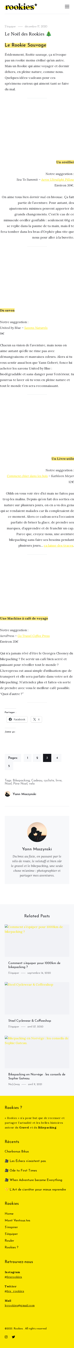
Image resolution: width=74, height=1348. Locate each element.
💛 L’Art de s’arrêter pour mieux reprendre (35, 1189)
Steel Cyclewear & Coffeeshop (29, 1020)
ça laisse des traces (58, 545)
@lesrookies (13, 1277)
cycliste (49, 780)
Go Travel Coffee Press (34, 636)
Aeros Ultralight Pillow (57, 179)
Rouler (9, 1240)
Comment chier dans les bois (27, 476)
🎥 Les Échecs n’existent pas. (25, 1161)
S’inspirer (11, 1227)
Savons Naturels (36, 328)
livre (59, 780)
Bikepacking (21, 780)
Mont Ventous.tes (17, 1220)
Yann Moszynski (24, 794)
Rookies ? (11, 1247)
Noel (8, 783)
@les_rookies (14, 1291)
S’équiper (11, 1234)
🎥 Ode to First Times (21, 1170)
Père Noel (20, 783)
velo (32, 783)
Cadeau (36, 780)
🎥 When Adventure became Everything (33, 1180)
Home (9, 1213)
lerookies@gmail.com (20, 1305)
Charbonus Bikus (17, 1151)
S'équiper (10, 26)
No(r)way (14, 1084)
